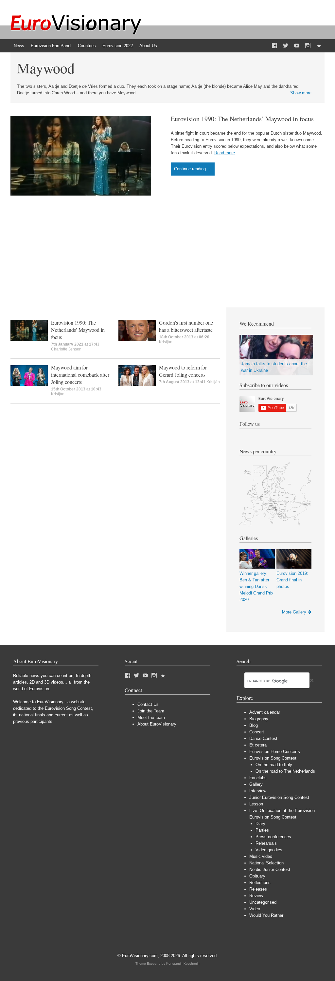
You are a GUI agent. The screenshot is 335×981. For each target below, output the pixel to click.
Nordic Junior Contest (269, 869)
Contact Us (148, 704)
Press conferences (273, 836)
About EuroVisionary (156, 724)
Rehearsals (266, 843)
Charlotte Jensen (66, 349)
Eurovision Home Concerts (274, 751)
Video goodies (269, 849)
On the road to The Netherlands (285, 771)
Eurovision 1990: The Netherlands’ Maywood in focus (242, 118)
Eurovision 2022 (117, 45)
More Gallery (294, 612)
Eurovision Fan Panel (51, 45)
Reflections (260, 882)
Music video (260, 856)
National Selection (266, 862)
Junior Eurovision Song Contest (279, 797)
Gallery (256, 784)
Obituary (257, 876)
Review (256, 895)
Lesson (256, 804)
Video (254, 908)
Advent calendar (264, 712)
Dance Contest (263, 738)
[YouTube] (296, 45)
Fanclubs (258, 777)
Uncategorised (262, 902)
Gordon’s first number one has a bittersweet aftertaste (186, 326)
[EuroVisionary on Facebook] (274, 45)
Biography (258, 718)
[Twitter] (285, 45)
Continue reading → (192, 168)
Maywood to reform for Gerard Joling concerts (183, 371)
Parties (262, 830)
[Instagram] (307, 45)
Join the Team (150, 710)
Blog (253, 725)
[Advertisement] (167, 245)
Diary (260, 823)
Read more (224, 152)
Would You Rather (266, 915)
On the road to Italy (274, 764)
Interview (257, 790)
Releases (258, 889)
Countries (87, 45)
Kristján (165, 342)
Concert (256, 731)
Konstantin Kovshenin (183, 963)
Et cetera (258, 745)
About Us (148, 45)
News (19, 45)
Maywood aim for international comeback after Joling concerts (80, 374)
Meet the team (151, 717)
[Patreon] (319, 45)
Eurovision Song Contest (272, 758)
